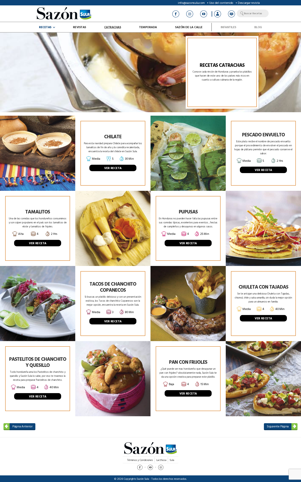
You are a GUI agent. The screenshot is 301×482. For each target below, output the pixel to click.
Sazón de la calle (189, 27)
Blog (258, 27)
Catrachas (112, 27)
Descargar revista (249, 2)
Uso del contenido (221, 2)
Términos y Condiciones (140, 460)
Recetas (45, 27)
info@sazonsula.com (191, 2)
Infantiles (228, 27)
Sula (172, 460)
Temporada (148, 27)
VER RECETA (113, 168)
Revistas (79, 27)
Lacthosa (161, 460)
